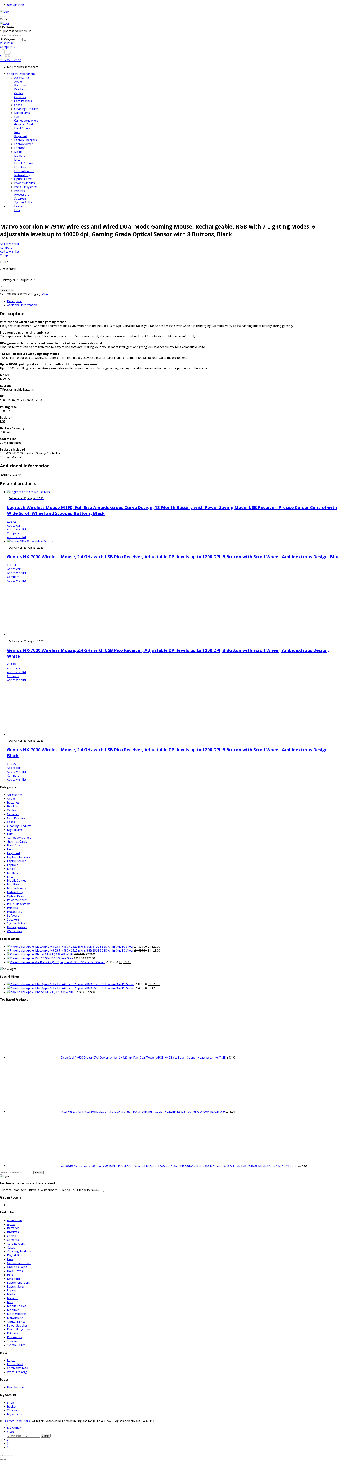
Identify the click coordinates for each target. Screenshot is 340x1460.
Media (18, 152)
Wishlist (7, 43)
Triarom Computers (16, 1421)
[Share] (5, 1455)
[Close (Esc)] (1, 1455)
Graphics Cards (24, 124)
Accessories (22, 78)
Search (38, 1172)
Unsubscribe (15, 5)
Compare (8, 47)
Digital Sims (22, 113)
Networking (22, 175)
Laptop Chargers (25, 140)
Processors (21, 195)
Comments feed (17, 1368)
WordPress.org (17, 1372)
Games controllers (26, 120)
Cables (18, 93)
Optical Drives (23, 179)
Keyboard (20, 136)
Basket (11, 1406)
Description (14, 301)
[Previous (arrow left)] (1, 1459)
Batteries (20, 85)
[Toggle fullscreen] (8, 1455)
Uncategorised (17, 927)
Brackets (20, 89)
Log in (11, 1360)
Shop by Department (21, 74)
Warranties (14, 931)
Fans (17, 117)
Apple (18, 81)
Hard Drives (22, 128)
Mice (17, 159)
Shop (10, 1403)
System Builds (23, 202)
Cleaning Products (26, 109)
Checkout (13, 1410)
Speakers (20, 198)
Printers (19, 191)
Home (18, 206)
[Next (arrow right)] (5, 1459)
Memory (19, 156)
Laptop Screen (23, 144)
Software (13, 916)
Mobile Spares (23, 163)
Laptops (19, 148)
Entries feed (15, 1364)
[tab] (173, 301)
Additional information (22, 305)
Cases (18, 105)
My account (14, 1414)
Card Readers (23, 101)
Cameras (20, 97)
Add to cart (7, 290)
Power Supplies (24, 183)
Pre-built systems (25, 187)
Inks (17, 132)
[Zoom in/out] (12, 1455)
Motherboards (24, 171)
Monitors (20, 167)
